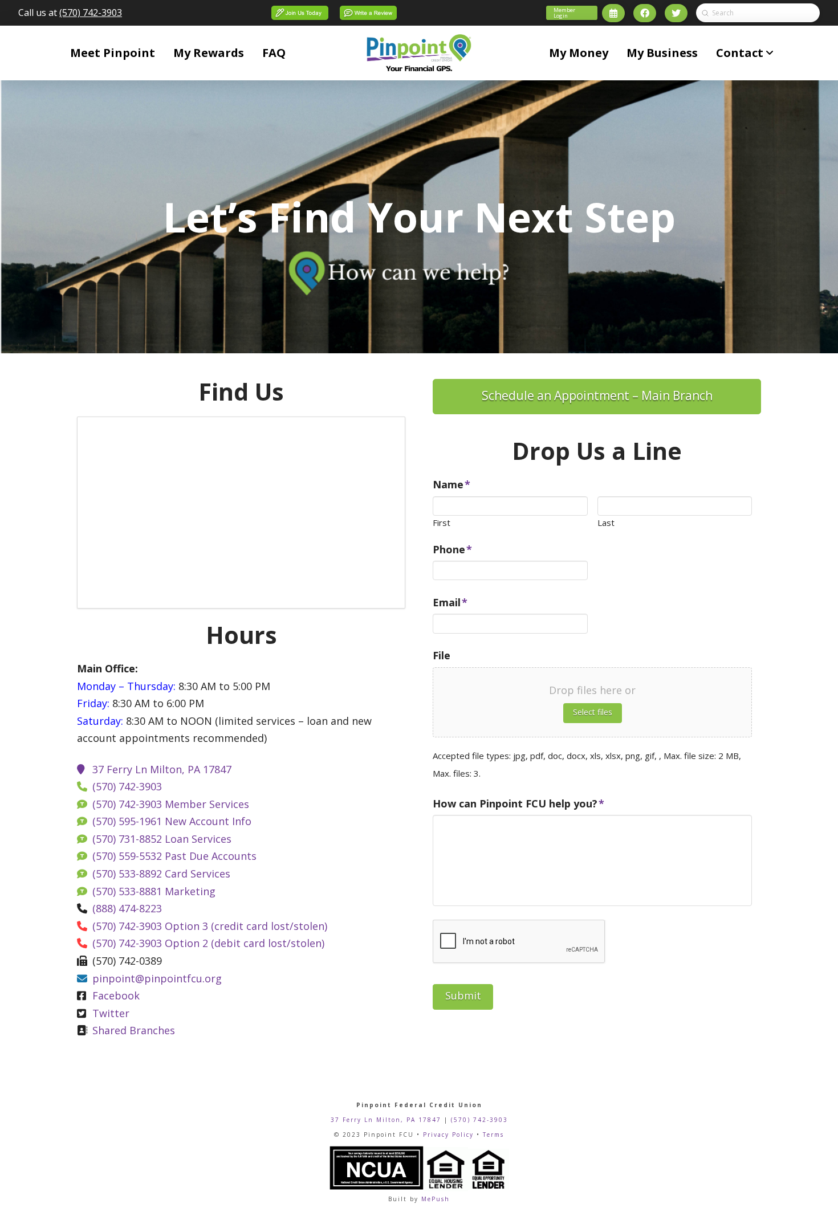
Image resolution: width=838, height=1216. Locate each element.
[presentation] (519, 942)
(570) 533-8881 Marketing (153, 891)
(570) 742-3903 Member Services (170, 804)
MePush (435, 1199)
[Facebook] (644, 13)
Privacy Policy (448, 1135)
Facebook (116, 995)
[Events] (613, 13)
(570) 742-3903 (90, 12)
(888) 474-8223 (127, 908)
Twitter (110, 1013)
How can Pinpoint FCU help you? (518, 803)
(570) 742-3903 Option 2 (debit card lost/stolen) (208, 943)
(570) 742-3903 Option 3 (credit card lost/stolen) (209, 926)
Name (451, 484)
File (441, 655)
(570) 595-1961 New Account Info (171, 821)
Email (450, 602)
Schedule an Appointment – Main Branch (597, 395)
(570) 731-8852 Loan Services (161, 839)
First (441, 523)
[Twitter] (676, 13)
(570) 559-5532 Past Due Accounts (174, 856)
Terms (493, 1135)
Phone (452, 549)
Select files (592, 712)
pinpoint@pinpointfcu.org (157, 978)
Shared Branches (133, 1030)
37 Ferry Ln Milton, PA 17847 (161, 769)
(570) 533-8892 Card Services (161, 873)
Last (606, 523)
